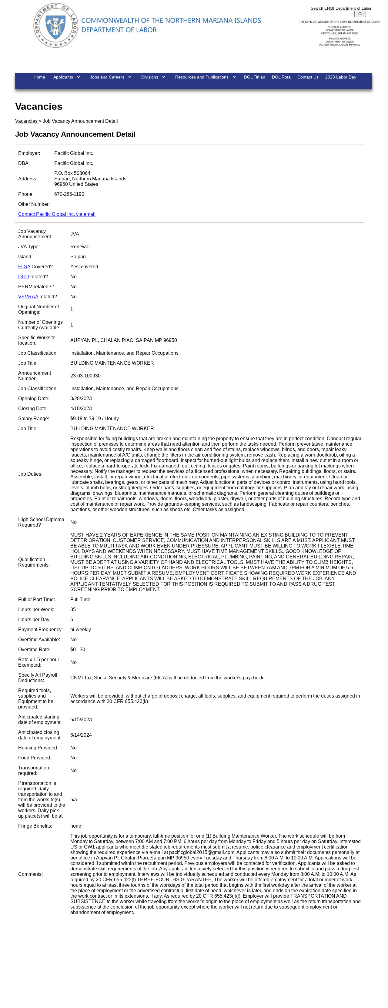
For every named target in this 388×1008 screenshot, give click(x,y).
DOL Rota (281, 77)
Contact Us (308, 77)
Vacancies (27, 121)
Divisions (149, 77)
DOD (23, 276)
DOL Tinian (254, 77)
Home (39, 77)
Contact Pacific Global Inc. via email (56, 214)
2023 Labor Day (340, 77)
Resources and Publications (202, 77)
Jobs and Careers (107, 77)
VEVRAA (28, 296)
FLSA (24, 266)
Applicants (63, 77)
